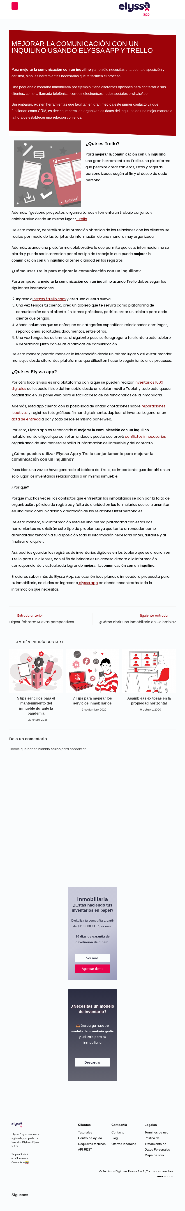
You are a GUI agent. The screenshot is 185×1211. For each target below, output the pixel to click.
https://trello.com (49, 299)
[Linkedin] (25, 1176)
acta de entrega (26, 419)
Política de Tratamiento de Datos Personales (157, 1143)
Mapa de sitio (154, 1155)
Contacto (117, 1132)
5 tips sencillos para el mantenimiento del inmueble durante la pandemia (36, 705)
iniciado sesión (49, 749)
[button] (15, 6)
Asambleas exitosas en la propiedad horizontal (149, 700)
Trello (81, 219)
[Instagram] (16, 1176)
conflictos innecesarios (145, 436)
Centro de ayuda (90, 1138)
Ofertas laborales (123, 1144)
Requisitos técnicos (92, 1144)
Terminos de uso (156, 1132)
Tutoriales (85, 1132)
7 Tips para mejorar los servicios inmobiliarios (92, 700)
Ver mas (92, 958)
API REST (85, 1149)
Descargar (92, 1062)
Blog (114, 1138)
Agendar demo (92, 969)
